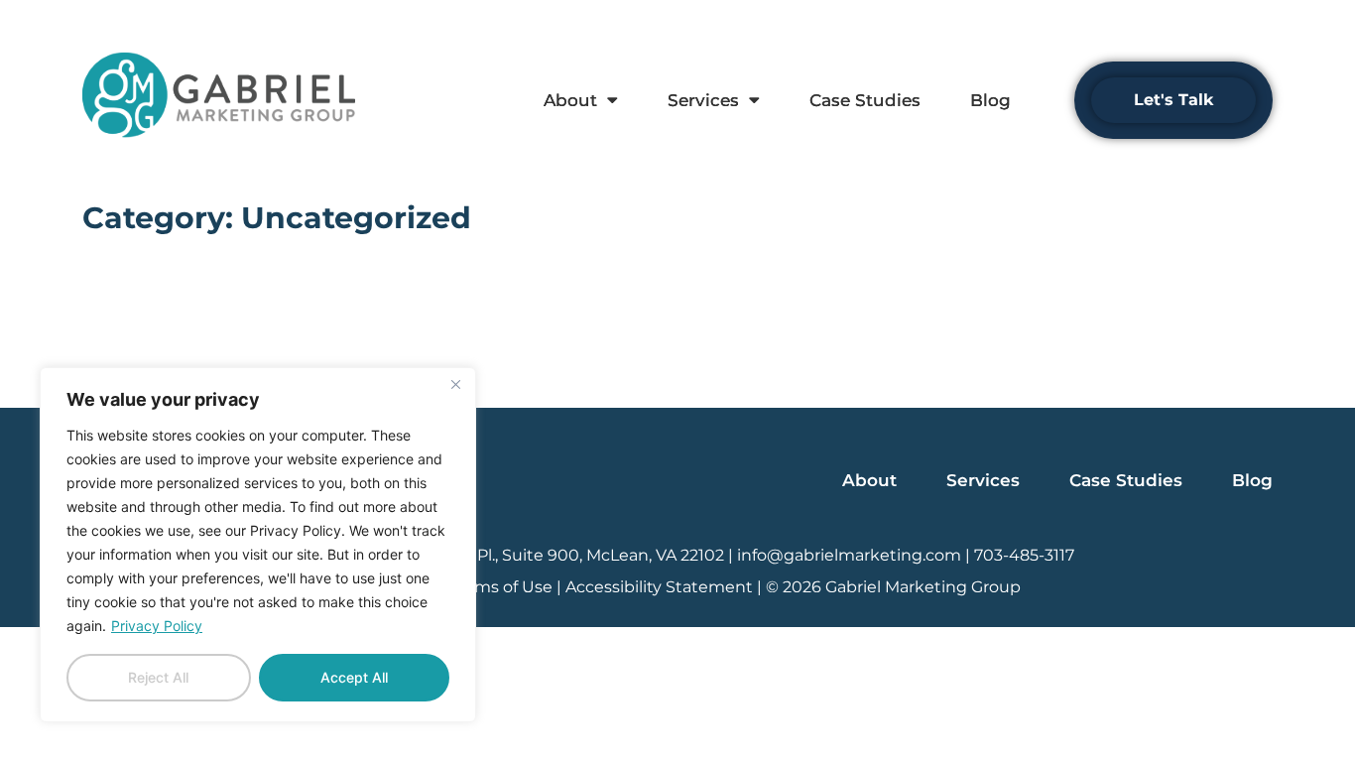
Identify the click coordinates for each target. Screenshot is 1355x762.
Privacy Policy (156, 625)
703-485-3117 (1024, 555)
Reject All (158, 677)
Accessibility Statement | (665, 586)
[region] (258, 544)
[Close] (455, 384)
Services (703, 100)
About (570, 100)
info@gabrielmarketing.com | (855, 555)
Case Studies (865, 100)
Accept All (354, 677)
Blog (990, 100)
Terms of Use (501, 586)
